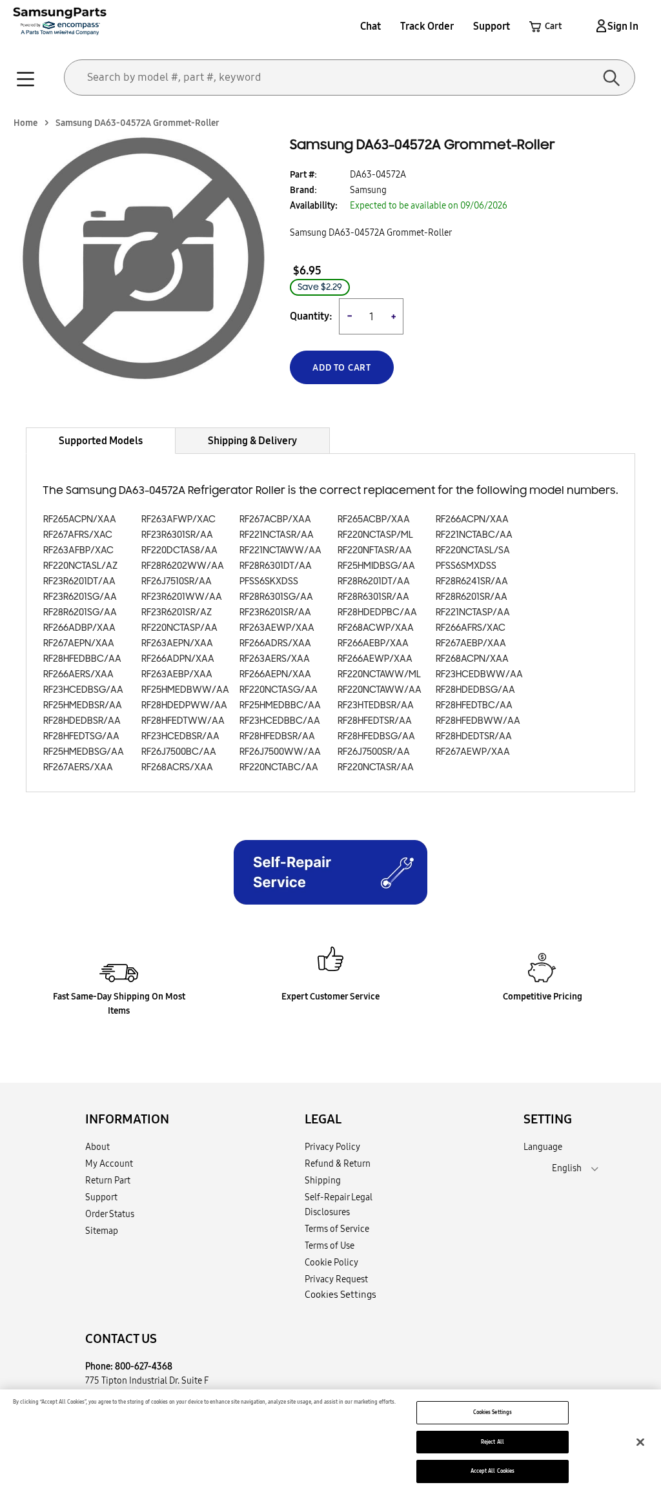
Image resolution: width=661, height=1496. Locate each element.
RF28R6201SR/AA (471, 596)
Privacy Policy (332, 1146)
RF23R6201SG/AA (80, 596)
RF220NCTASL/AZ (80, 565)
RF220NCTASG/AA (278, 689)
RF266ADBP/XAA (79, 627)
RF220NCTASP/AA (179, 627)
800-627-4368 (143, 1366)
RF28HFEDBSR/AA (277, 736)
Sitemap (101, 1230)
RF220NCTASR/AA (376, 767)
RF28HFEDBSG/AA (376, 736)
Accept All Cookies (492, 1471)
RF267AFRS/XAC (77, 534)
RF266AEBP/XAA (373, 643)
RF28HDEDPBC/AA (377, 612)
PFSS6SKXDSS (268, 581)
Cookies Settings (492, 1412)
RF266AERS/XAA (78, 674)
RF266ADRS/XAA (275, 643)
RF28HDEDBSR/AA (82, 720)
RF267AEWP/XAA (473, 751)
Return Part (107, 1180)
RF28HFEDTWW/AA (183, 720)
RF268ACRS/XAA (177, 767)
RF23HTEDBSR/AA (376, 705)
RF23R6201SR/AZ (176, 612)
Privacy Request (336, 1279)
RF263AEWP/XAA (276, 627)
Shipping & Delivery (252, 440)
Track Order (427, 26)
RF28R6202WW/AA (182, 565)
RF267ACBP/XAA (275, 519)
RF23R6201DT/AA (79, 581)
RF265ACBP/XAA (374, 519)
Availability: (314, 205)
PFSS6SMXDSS (466, 565)
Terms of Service (337, 1228)
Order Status (109, 1213)
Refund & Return (338, 1163)
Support (491, 26)
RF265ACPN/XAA (79, 519)
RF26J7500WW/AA (280, 751)
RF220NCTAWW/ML (379, 674)
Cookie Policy (331, 1262)
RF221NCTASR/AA (276, 534)
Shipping (323, 1180)
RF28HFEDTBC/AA (474, 705)
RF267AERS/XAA (78, 767)
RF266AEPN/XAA (275, 674)
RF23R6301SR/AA (177, 534)
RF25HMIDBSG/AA (376, 565)
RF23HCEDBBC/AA (279, 720)
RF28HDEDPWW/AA (184, 705)
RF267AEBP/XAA (471, 643)
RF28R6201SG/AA (80, 612)
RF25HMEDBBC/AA (280, 705)
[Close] (640, 1442)
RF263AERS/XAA (274, 658)
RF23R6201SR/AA (275, 612)
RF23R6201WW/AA (181, 596)
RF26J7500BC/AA (178, 751)
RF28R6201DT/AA (374, 581)
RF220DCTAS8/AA (179, 550)
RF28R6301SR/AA (373, 596)
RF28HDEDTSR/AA (474, 736)
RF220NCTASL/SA (473, 550)
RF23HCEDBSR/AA (180, 736)
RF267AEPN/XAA (78, 643)
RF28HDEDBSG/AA (475, 689)
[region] (330, 1442)
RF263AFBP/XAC (78, 550)
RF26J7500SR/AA (374, 751)
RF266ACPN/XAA (472, 519)
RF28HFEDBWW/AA (478, 720)
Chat (370, 26)
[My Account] (599, 25)
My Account (109, 1163)
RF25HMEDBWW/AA (185, 689)
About (97, 1146)
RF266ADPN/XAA (177, 658)
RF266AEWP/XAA (375, 658)
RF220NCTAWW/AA (380, 689)
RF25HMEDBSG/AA (83, 751)
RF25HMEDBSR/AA (82, 705)
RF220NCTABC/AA (278, 767)
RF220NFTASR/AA (375, 550)
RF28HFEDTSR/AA (375, 720)
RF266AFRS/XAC (470, 627)
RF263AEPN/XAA (177, 643)
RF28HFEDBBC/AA (82, 658)
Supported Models (101, 440)
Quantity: (311, 316)
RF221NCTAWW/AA (280, 550)
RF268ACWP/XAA (376, 627)
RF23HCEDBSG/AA (83, 689)
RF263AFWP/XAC (178, 519)
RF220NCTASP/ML (375, 534)
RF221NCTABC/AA (474, 534)
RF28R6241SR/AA (472, 581)
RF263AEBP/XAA (176, 674)
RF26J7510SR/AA (176, 581)
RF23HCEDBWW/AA (479, 674)
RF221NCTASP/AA (473, 612)
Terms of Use (329, 1245)
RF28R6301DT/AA (275, 565)
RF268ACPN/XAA (472, 658)
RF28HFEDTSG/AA (81, 736)
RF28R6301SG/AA (276, 596)
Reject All (492, 1442)
